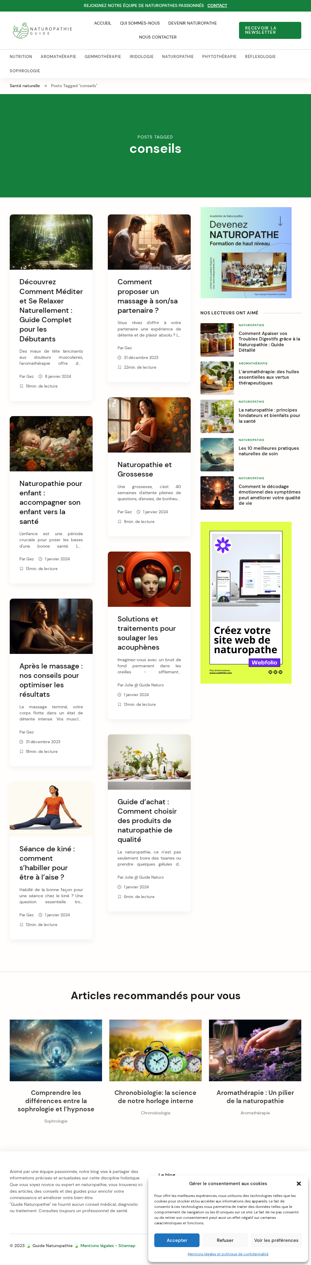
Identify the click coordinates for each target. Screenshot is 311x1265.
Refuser (225, 1240)
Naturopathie (178, 56)
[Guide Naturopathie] (42, 30)
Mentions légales (97, 1245)
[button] (299, 1184)
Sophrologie (25, 71)
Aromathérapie (58, 56)
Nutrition (21, 56)
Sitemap (126, 1245)
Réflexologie (260, 56)
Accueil (102, 23)
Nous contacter (158, 37)
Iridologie (142, 56)
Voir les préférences (276, 1240)
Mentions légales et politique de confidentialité (228, 1254)
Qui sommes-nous (140, 23)
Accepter (177, 1240)
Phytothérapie (219, 56)
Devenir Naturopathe (192, 23)
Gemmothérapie (103, 56)
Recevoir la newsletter (261, 30)
